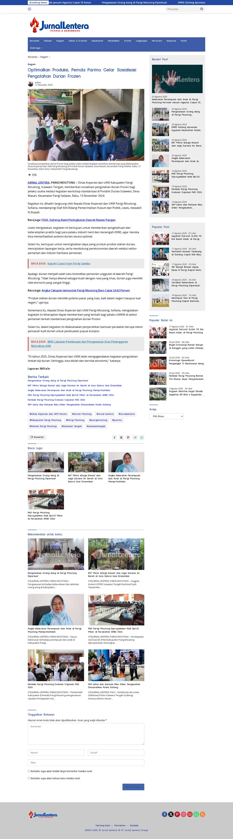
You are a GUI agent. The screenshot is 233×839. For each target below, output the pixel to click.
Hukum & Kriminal (78, 41)
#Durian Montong (81, 414)
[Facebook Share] (114, 437)
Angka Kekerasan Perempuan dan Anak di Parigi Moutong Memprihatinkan (69, 390)
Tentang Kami (103, 825)
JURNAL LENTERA (39, 182)
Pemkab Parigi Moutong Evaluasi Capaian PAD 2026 (56, 400)
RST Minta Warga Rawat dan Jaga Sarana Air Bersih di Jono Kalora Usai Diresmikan (75, 385)
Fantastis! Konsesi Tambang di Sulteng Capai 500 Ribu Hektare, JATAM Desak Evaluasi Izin (186, 253)
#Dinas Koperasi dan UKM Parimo (48, 414)
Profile (127, 41)
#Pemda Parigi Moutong (43, 426)
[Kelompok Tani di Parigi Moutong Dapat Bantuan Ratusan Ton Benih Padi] (160, 300)
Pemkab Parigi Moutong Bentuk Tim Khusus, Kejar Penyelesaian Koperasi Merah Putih (186, 378)
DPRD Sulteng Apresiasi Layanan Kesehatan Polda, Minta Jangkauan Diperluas (186, 129)
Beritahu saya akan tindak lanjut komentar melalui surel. (61, 771)
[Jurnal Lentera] (60, 24)
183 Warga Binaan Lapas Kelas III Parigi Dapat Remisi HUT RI (187, 269)
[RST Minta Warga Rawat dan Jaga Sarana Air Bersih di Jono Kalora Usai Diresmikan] (86, 462)
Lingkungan (141, 41)
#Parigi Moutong (75, 420)
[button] (201, 9)
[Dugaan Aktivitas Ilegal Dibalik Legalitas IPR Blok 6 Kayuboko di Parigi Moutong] (157, 394)
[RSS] (202, 815)
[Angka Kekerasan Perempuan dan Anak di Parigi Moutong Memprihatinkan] (126, 462)
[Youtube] (190, 815)
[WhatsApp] (196, 815)
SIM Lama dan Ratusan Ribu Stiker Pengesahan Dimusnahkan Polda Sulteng (69, 404)
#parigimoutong (98, 420)
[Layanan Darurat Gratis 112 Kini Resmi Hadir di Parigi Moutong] (160, 238)
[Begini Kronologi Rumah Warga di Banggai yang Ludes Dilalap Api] (157, 347)
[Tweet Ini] (121, 437)
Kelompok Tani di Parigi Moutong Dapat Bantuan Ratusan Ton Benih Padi (185, 300)
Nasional (171, 41)
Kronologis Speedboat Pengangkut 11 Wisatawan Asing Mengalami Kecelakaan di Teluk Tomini (186, 362)
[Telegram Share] (134, 437)
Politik (184, 41)
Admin (38, 82)
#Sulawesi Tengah (71, 426)
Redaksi (134, 825)
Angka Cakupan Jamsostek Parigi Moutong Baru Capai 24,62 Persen (86, 290)
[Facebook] (164, 815)
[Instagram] (183, 815)
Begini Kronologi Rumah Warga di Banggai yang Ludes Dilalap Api (186, 347)
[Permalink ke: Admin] (30, 83)
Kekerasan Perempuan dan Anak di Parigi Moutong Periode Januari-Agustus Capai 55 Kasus (176, 101)
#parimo (117, 420)
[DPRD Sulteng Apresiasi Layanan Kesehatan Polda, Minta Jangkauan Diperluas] (160, 129)
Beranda (34, 41)
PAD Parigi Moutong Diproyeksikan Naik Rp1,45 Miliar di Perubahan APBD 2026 (71, 395)
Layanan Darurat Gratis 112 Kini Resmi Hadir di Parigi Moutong (187, 238)
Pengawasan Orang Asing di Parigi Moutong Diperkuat (105, 2)
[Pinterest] (177, 815)
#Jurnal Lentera (105, 414)
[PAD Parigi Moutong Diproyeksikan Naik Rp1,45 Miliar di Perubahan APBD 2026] (46, 499)
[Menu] (30, 9)
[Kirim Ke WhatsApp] (141, 437)
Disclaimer (120, 825)
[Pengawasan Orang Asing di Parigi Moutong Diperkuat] (46, 462)
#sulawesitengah (96, 426)
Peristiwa (157, 41)
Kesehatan (97, 41)
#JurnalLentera (127, 414)
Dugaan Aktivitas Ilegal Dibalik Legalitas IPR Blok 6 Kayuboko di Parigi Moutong (187, 393)
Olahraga (35, 48)
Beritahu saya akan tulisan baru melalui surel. (55, 778)
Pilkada (48, 41)
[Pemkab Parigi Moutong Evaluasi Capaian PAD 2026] (56, 665)
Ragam (60, 41)
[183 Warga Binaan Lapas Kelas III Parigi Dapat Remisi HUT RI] (160, 269)
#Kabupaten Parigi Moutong (45, 420)
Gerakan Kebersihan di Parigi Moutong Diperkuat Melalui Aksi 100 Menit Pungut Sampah (186, 284)
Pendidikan (113, 41)
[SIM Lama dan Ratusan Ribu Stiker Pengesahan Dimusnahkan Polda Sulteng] (116, 665)
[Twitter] (171, 815)
